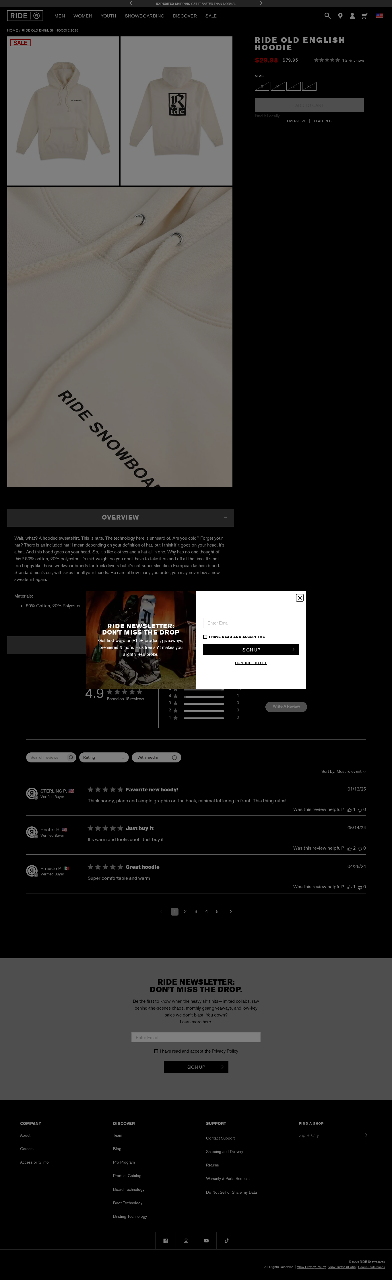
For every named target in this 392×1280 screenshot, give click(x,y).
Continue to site (251, 663)
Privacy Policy (281, 637)
